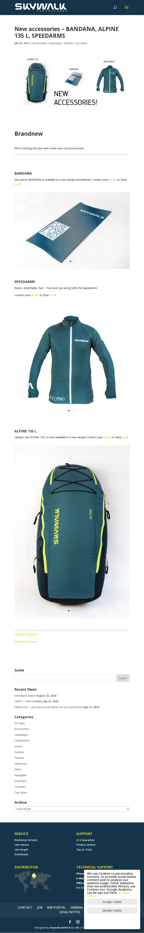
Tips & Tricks (84, 849)
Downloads (21, 854)
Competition (22, 740)
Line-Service (21, 844)
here (17, 184)
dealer (112, 179)
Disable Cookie (112, 910)
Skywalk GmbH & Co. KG (64, 927)
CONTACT (25, 907)
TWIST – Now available (28, 701)
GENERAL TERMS (82, 907)
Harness (19, 758)
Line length (21, 849)
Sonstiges (20, 781)
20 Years (19, 723)
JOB (39, 907)
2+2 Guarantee (85, 840)
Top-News (81, 43)
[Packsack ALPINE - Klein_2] (72, 618)
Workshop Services (26, 840)
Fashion (68, 43)
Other (18, 769)
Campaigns (55, 43)
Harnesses (20, 763)
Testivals (19, 786)
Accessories (39, 43)
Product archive (85, 844)
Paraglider (20, 775)
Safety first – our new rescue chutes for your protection (48, 707)
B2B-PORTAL (56, 907)
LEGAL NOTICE (70, 912)
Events (18, 746)
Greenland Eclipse (25, 695)
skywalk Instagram (25, 634)
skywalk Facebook (25, 641)
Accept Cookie (112, 902)
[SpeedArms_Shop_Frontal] (72, 418)
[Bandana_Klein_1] (72, 269)
